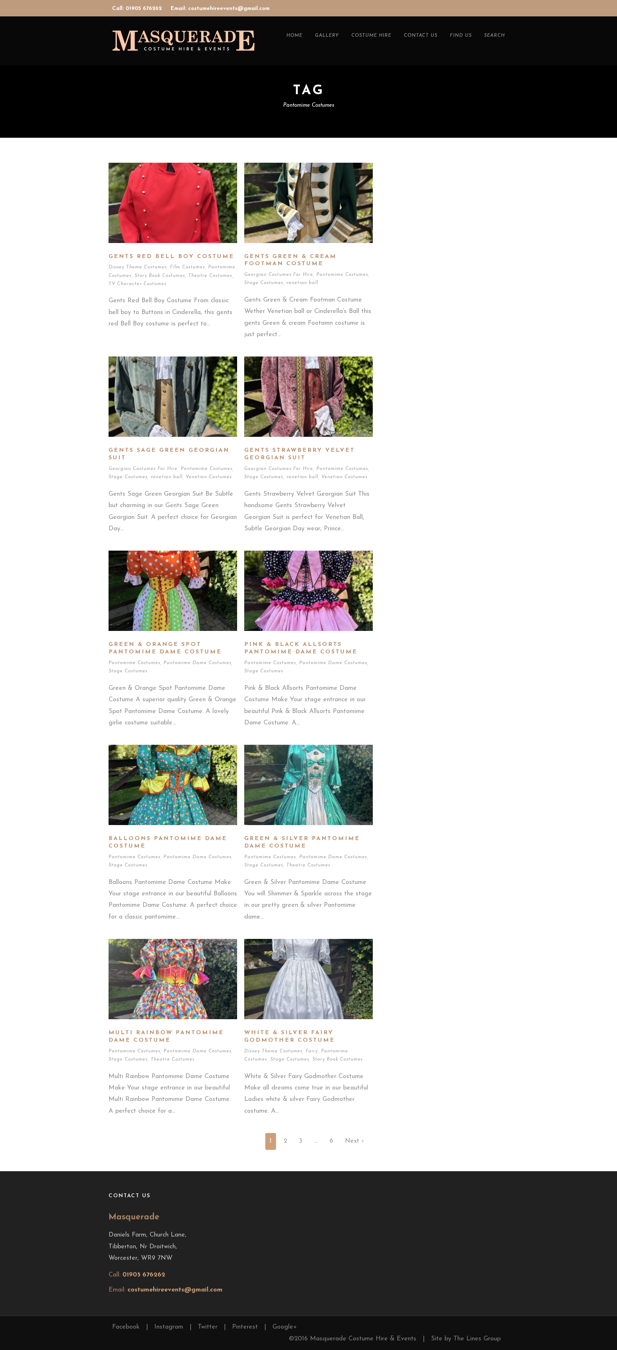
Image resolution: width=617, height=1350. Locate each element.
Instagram (168, 1327)
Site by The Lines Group (466, 1339)
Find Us (461, 35)
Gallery (327, 35)
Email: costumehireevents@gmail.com (220, 8)
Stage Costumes (263, 282)
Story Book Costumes (160, 275)
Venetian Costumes (209, 477)
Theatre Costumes (210, 275)
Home (294, 35)
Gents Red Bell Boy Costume (171, 256)
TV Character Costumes (137, 284)
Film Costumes (187, 267)
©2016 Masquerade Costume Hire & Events (352, 1339)
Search (494, 35)
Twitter (207, 1327)
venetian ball (302, 282)
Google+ (284, 1327)
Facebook (126, 1327)
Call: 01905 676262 (138, 8)
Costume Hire (371, 35)
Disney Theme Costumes (138, 267)
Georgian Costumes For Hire (278, 274)
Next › (354, 1141)
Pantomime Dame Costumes (197, 663)
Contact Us (420, 35)
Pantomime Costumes (342, 274)
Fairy (312, 1051)
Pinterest (245, 1327)
